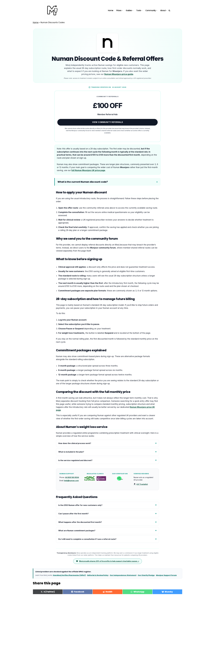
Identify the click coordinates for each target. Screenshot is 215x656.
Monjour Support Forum (166, 575)
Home (110, 10)
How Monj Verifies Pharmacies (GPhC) (69, 575)
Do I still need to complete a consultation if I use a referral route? (87, 539)
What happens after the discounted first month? (80, 522)
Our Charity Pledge (146, 575)
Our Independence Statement (123, 575)
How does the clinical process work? (74, 443)
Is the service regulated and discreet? (75, 460)
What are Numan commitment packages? (76, 530)
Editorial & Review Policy (97, 575)
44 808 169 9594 (72, 477)
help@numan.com (71, 480)
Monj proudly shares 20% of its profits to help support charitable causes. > (109, 561)
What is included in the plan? (71, 452)
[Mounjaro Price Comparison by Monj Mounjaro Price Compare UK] (52, 10)
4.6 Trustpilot (141, 484)
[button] (122, 10)
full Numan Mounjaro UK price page (88, 170)
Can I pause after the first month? (73, 513)
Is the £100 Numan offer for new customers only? (80, 505)
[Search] (169, 10)
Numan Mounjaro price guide (118, 74)
